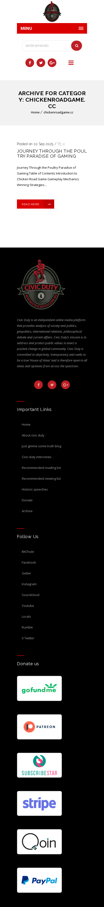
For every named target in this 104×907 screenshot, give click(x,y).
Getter (26, 573)
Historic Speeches (35, 489)
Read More (30, 204)
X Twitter (28, 638)
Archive (27, 511)
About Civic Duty (33, 435)
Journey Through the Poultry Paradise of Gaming (52, 154)
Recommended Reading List (41, 468)
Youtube (28, 605)
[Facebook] (29, 62)
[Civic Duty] (52, 11)
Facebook (29, 562)
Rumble (27, 627)
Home (35, 112)
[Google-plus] (52, 62)
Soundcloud (30, 595)
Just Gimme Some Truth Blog (41, 446)
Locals (26, 616)
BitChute (28, 551)
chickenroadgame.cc (58, 112)
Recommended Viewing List (41, 478)
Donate (27, 500)
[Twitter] (41, 62)
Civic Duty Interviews (37, 457)
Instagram (29, 584)
